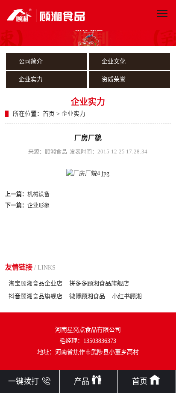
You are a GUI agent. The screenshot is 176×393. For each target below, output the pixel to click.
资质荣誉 (114, 79)
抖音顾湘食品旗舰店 (35, 296)
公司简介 (31, 61)
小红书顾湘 (127, 296)
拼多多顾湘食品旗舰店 (99, 283)
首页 (49, 114)
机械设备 (38, 194)
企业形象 (38, 205)
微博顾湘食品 (87, 296)
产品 (81, 381)
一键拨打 (23, 381)
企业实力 (31, 79)
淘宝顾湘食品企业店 (35, 283)
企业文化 (114, 61)
